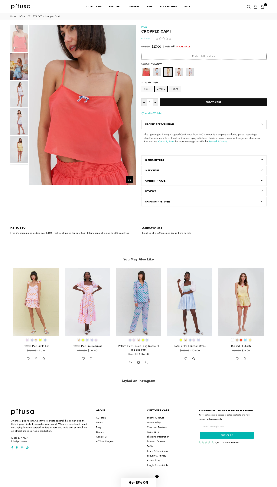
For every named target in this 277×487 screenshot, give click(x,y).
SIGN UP (138, 267)
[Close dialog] (177, 197)
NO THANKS (139, 277)
